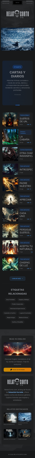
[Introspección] (10, 169)
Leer (28, 124)
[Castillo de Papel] (24, 433)
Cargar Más (16, 278)
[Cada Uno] (10, 214)
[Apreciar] (10, 199)
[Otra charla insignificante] (10, 154)
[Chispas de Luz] (10, 264)
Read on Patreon (19, 369)
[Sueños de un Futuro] (10, 120)
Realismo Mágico (24, 115)
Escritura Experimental (26, 149)
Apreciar (25, 199)
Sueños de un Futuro (24, 121)
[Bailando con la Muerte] (10, 433)
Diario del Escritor (24, 166)
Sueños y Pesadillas (17, 322)
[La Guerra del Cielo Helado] (24, 417)
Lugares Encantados (25, 313)
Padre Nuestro (25, 184)
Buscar (6, 3)
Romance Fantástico (23, 132)
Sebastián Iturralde (15, 392)
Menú (17, 2)
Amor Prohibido (10, 299)
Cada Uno (23, 214)
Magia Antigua (11, 317)
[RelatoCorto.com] (17, 382)
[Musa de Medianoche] (10, 418)
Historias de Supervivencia (17, 308)
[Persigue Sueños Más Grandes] (10, 231)
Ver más (17, 39)
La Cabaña (25, 138)
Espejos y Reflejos (24, 299)
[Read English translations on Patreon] (17, 349)
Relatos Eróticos (23, 317)
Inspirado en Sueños (10, 313)
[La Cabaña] (10, 137)
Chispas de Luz (25, 264)
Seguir (30, 3)
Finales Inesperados (17, 304)
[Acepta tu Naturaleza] (10, 247)
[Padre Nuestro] (10, 184)
